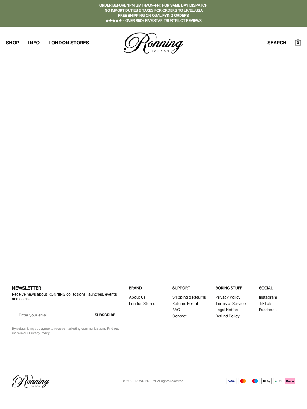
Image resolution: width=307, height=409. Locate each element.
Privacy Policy (39, 333)
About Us (137, 297)
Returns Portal (185, 304)
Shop (12, 43)
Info (34, 43)
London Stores (69, 43)
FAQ (176, 310)
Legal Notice (227, 310)
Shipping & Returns (189, 297)
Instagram (268, 297)
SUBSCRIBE (105, 315)
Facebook (268, 310)
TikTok (265, 304)
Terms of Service (231, 304)
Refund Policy (228, 316)
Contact (179, 316)
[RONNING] (30, 381)
